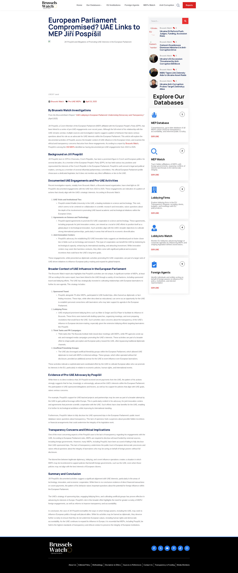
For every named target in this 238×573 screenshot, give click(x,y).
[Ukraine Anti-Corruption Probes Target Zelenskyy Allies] (153, 85)
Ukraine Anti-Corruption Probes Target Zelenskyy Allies (172, 86)
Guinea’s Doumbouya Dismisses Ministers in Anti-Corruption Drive (173, 47)
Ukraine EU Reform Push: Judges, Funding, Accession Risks (173, 33)
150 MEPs (70, 147)
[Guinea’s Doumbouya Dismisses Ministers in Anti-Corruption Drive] (153, 46)
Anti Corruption (166, 5)
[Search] (185, 21)
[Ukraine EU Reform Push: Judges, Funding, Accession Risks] (153, 32)
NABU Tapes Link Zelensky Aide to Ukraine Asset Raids (173, 74)
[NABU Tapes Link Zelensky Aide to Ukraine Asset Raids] (153, 72)
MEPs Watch (149, 5)
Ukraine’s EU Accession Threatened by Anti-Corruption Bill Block (171, 61)
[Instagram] (187, 548)
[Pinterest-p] (173, 548)
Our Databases (93, 5)
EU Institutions (113, 5)
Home (79, 5)
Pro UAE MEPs (74, 101)
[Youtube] (167, 548)
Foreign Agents (132, 5)
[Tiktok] (180, 548)
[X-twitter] (160, 548)
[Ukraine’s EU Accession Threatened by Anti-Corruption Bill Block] (153, 60)
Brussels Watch (131, 143)
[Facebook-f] (154, 548)
